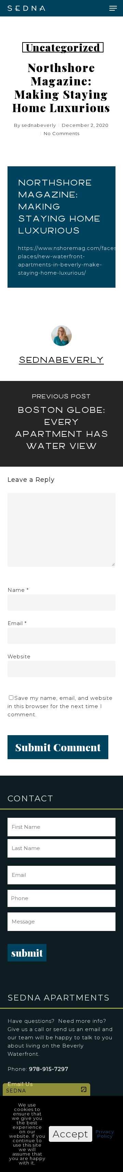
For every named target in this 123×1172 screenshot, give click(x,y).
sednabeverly (39, 125)
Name (18, 590)
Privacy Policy (105, 1134)
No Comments (62, 133)
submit (27, 952)
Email (17, 623)
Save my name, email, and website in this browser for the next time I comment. (60, 706)
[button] (113, 8)
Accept (70, 1134)
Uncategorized (63, 47)
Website (19, 656)
